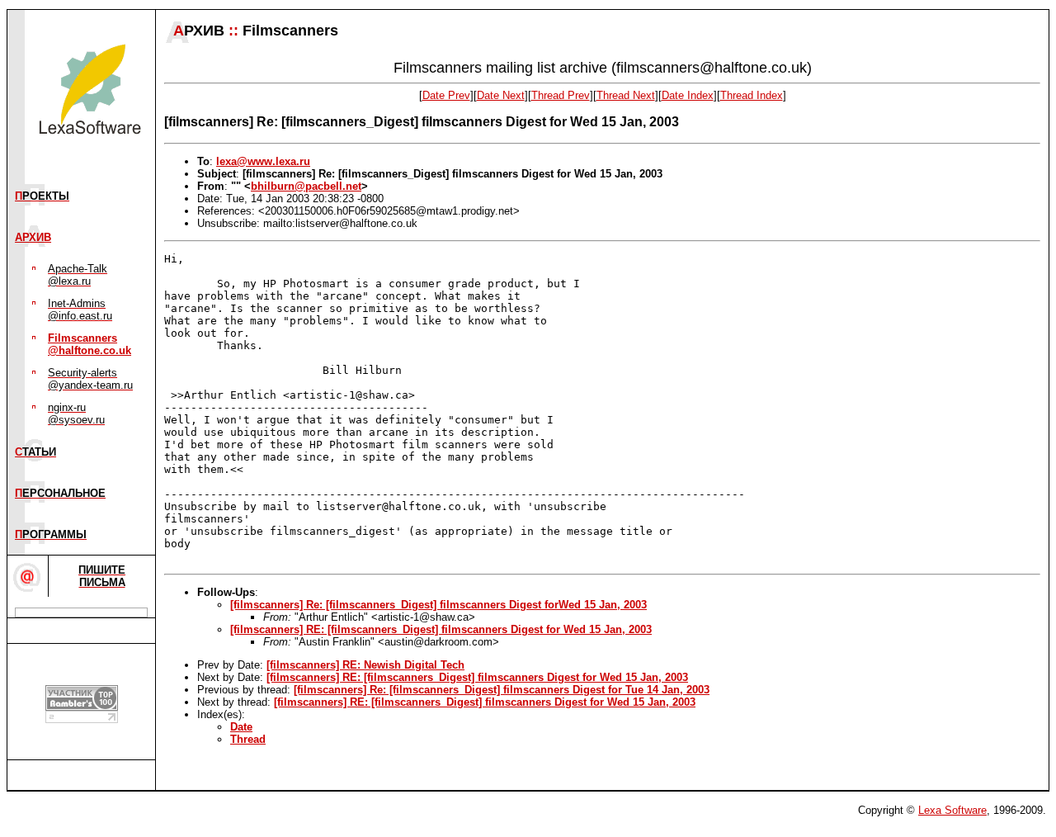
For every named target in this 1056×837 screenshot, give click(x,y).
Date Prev (446, 95)
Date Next (501, 95)
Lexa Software (952, 810)
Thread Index (751, 95)
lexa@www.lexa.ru (263, 161)
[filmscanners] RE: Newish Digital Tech (365, 665)
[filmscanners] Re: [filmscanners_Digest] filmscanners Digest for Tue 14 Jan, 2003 (502, 689)
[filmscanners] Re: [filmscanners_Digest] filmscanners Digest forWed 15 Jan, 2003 (438, 604)
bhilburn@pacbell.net (306, 186)
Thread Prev (560, 95)
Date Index (688, 95)
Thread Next (625, 95)
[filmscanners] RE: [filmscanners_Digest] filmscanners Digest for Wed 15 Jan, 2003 (441, 629)
